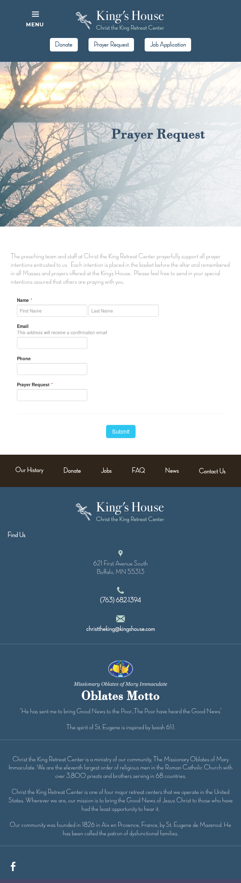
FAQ (138, 470)
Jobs (106, 470)
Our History (29, 470)
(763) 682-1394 (120, 600)
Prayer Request (111, 44)
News (172, 470)
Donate (63, 44)
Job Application (168, 44)
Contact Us (212, 471)
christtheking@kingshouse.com (120, 628)
